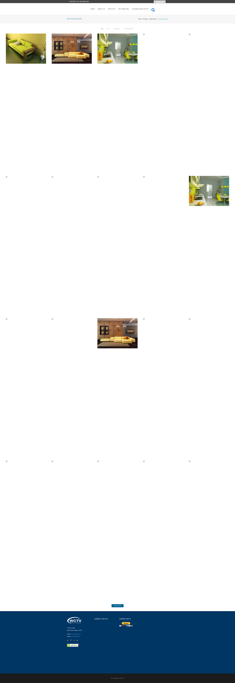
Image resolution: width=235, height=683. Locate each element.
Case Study (117, 329)
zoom (22, 52)
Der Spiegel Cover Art (209, 98)
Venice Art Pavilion (117, 44)
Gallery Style (152, 19)
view (30, 52)
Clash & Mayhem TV (71, 382)
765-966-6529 (84, 1)
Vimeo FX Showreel (163, 98)
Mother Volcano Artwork (163, 525)
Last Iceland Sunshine (72, 525)
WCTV (122, 678)
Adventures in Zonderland (163, 240)
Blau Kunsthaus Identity (163, 382)
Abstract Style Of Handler (209, 382)
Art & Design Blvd (26, 240)
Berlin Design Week (71, 44)
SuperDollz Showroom (209, 525)
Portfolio (145, 19)
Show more (117, 605)
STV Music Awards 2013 (209, 186)
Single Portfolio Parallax (26, 525)
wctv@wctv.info (76, 634)
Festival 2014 (71, 240)
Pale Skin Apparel (26, 382)
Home (140, 19)
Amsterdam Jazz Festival (117, 525)
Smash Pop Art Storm (117, 240)
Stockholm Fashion (26, 44)
